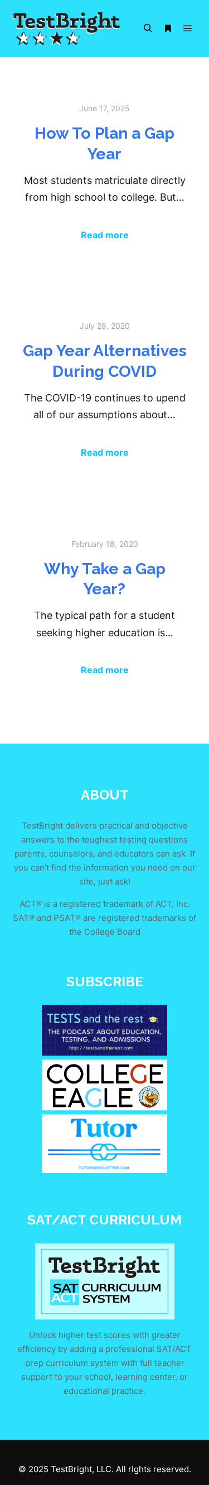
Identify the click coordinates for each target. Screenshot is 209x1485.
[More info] (168, 28)
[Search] (148, 28)
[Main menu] (188, 28)
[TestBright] (67, 28)
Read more (105, 234)
